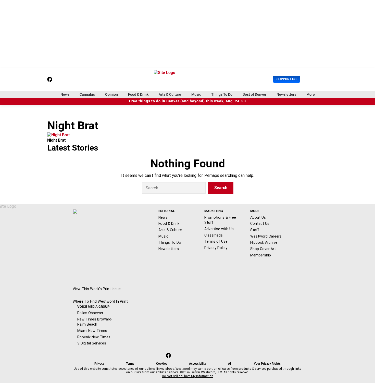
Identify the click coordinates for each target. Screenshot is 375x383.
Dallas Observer (90, 313)
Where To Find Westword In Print (100, 301)
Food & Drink (138, 94)
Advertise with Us (219, 229)
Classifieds (213, 235)
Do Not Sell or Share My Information (187, 376)
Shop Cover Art (263, 249)
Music (196, 94)
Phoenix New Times (93, 337)
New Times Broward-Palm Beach (94, 322)
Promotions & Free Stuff (220, 220)
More (310, 94)
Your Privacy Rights (267, 363)
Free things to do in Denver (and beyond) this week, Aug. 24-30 (187, 101)
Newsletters (286, 94)
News (64, 94)
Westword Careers (266, 236)
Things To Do (221, 94)
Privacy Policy (215, 248)
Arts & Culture (170, 94)
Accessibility (197, 363)
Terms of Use (216, 241)
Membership (260, 255)
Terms (130, 363)
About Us (258, 217)
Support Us (286, 79)
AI (229, 363)
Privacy (99, 363)
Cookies (161, 363)
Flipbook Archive (263, 242)
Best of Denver (254, 94)
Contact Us (259, 223)
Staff (254, 230)
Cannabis (87, 94)
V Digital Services (91, 343)
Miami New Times (92, 331)
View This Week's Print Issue (97, 289)
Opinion (111, 94)
